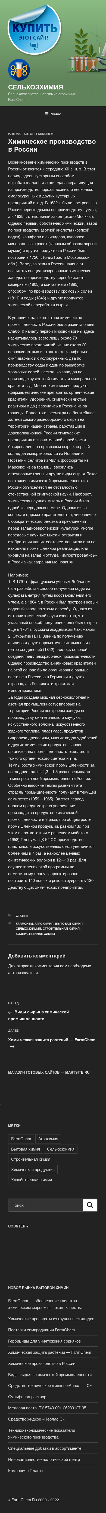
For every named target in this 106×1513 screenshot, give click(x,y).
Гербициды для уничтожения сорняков (44, 1341)
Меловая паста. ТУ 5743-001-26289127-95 (47, 1407)
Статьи (22, 916)
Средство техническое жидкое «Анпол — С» (50, 1385)
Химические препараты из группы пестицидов (51, 1318)
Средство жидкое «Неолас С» (36, 1419)
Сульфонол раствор (27, 1396)
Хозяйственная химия (35, 934)
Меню (56, 113)
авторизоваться (23, 972)
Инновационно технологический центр (44, 1459)
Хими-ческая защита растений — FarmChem (49, 1352)
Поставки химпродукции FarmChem (41, 1329)
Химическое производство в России (41, 1363)
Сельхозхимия (35, 86)
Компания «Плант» (25, 1470)
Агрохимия (44, 923)
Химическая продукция (33, 1169)
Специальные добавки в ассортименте (44, 1448)
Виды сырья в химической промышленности (50, 1374)
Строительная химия (61, 928)
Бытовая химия (69, 923)
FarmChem (44, 134)
